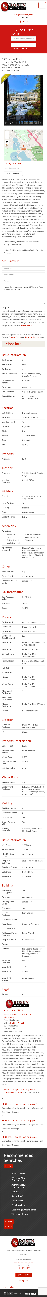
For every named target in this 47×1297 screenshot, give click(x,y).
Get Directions (13, 174)
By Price (8, 1226)
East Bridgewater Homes (24, 1209)
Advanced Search (20, 49)
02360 (19, 1092)
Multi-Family (18, 1200)
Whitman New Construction (19, 1179)
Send (6, 331)
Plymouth (30, 1089)
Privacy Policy (27, 325)
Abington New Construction (19, 1186)
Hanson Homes (19, 1173)
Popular (8, 1166)
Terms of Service (32, 337)
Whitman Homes (20, 1214)
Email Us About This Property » (17, 1014)
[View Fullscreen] (7, 142)
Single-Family (18, 1196)
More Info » (9, 1017)
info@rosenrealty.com (23, 14)
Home (6, 1089)
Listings (15, 1089)
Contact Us (24, 1275)
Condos (15, 1191)
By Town (8, 1221)
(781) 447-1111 (23, 17)
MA (22, 1089)
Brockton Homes (20, 1205)
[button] (23, 45)
